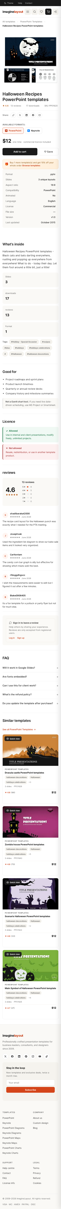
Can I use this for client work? (19, 685)
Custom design (40, 1123)
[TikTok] (46, 1056)
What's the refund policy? (17, 694)
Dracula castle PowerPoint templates (24, 772)
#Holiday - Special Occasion (24, 342)
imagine (13, 12)
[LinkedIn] (19, 1056)
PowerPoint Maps (11, 1138)
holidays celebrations (15, 782)
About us (37, 1118)
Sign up (20, 638)
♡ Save (48, 151)
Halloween (35, 777)
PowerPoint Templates (31, 21)
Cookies (37, 1183)
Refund (36, 1178)
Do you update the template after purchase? (28, 703)
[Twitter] (5, 1056)
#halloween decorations (38, 354)
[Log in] (55, 12)
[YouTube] (40, 1056)
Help (20, 3)
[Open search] (34, 12)
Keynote (34, 130)
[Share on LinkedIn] (26, 115)
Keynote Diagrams (12, 1133)
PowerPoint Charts (12, 1148)
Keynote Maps (10, 1143)
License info (9, 1183)
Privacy (37, 1173)
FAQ (5, 1178)
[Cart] (48, 12)
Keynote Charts (10, 1153)
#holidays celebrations (39, 348)
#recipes (46, 342)
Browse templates (31, 165)
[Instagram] (33, 1056)
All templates (9, 21)
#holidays (19, 348)
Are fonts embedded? (15, 676)
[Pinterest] (26, 1056)
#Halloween (16, 354)
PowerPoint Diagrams (13, 1128)
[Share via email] (39, 115)
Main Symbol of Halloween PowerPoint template (30, 988)
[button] (30, 59)
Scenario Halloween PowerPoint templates (27, 916)
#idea (7, 348)
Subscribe (30, 1089)
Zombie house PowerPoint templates (24, 844)
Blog (35, 1128)
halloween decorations (16, 777)
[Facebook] (12, 1056)
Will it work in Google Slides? (19, 667)
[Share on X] (20, 115)
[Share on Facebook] (33, 115)
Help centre (8, 1168)
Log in (12, 638)
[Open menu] (28, 12)
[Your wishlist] (41, 12)
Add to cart (19, 151)
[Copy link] (13, 115)
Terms (36, 1168)
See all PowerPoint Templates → (19, 729)
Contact (28, 3)
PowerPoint (8, 1118)
